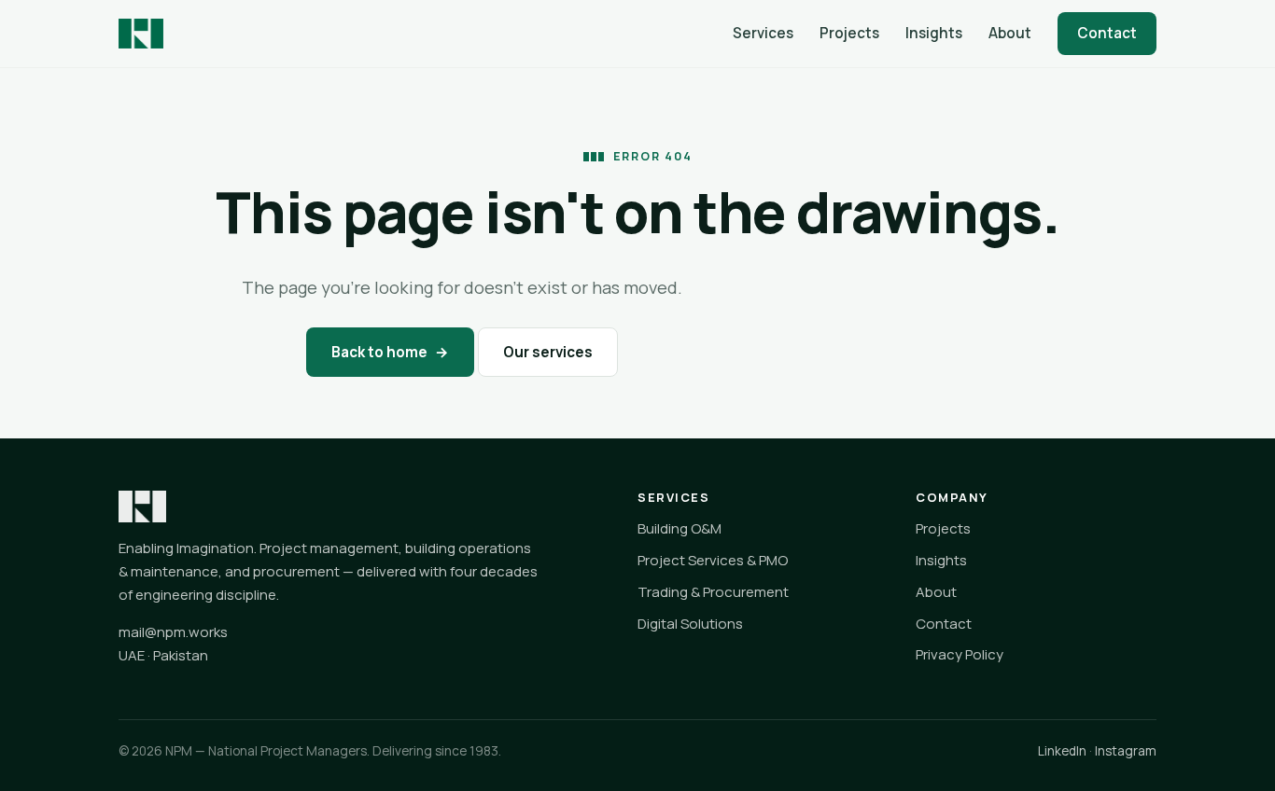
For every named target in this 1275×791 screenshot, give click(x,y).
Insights (933, 33)
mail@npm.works (173, 632)
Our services (548, 352)
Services (763, 33)
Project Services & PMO (713, 560)
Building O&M (680, 528)
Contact (1107, 33)
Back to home (390, 352)
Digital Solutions (690, 623)
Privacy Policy (959, 654)
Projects (849, 33)
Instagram (1125, 750)
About (1009, 33)
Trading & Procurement (713, 592)
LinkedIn (1062, 750)
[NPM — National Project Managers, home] (141, 34)
